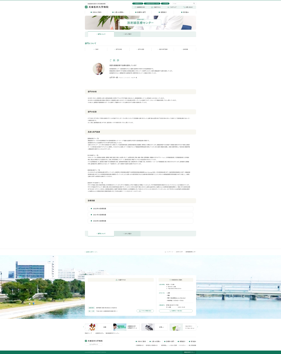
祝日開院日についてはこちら (178, 298)
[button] (194, 327)
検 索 (194, 3)
